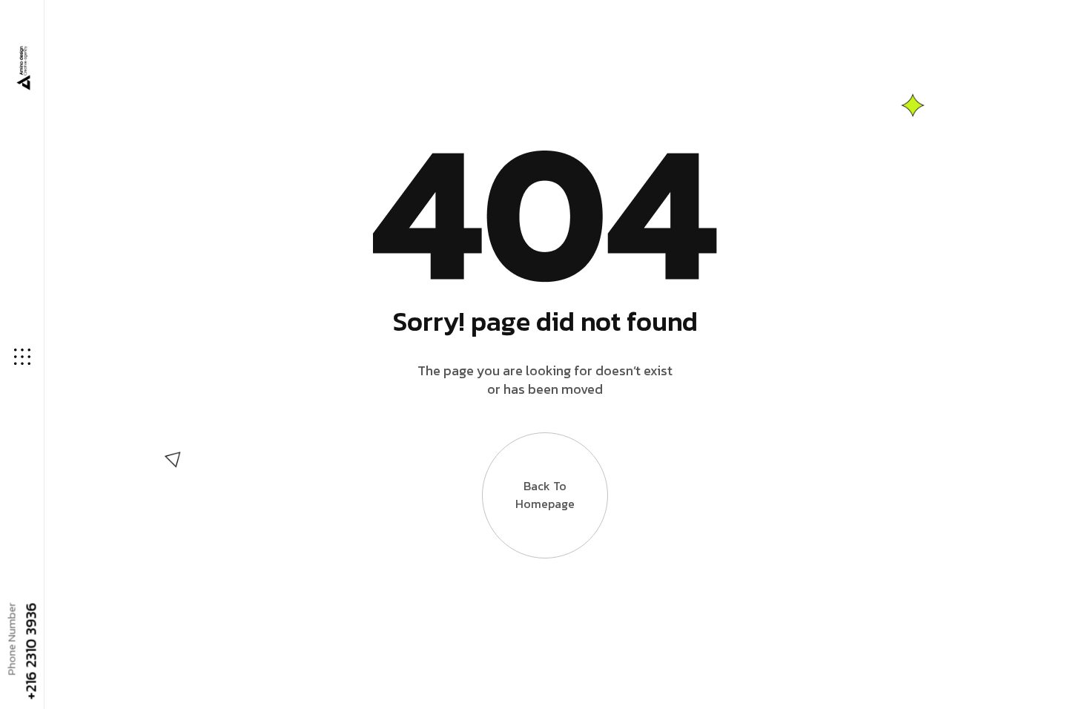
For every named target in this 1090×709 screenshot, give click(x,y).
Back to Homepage (545, 494)
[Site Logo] (22, 68)
